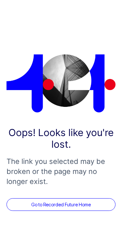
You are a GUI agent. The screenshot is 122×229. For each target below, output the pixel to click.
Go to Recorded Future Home (61, 204)
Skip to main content (20, 3)
